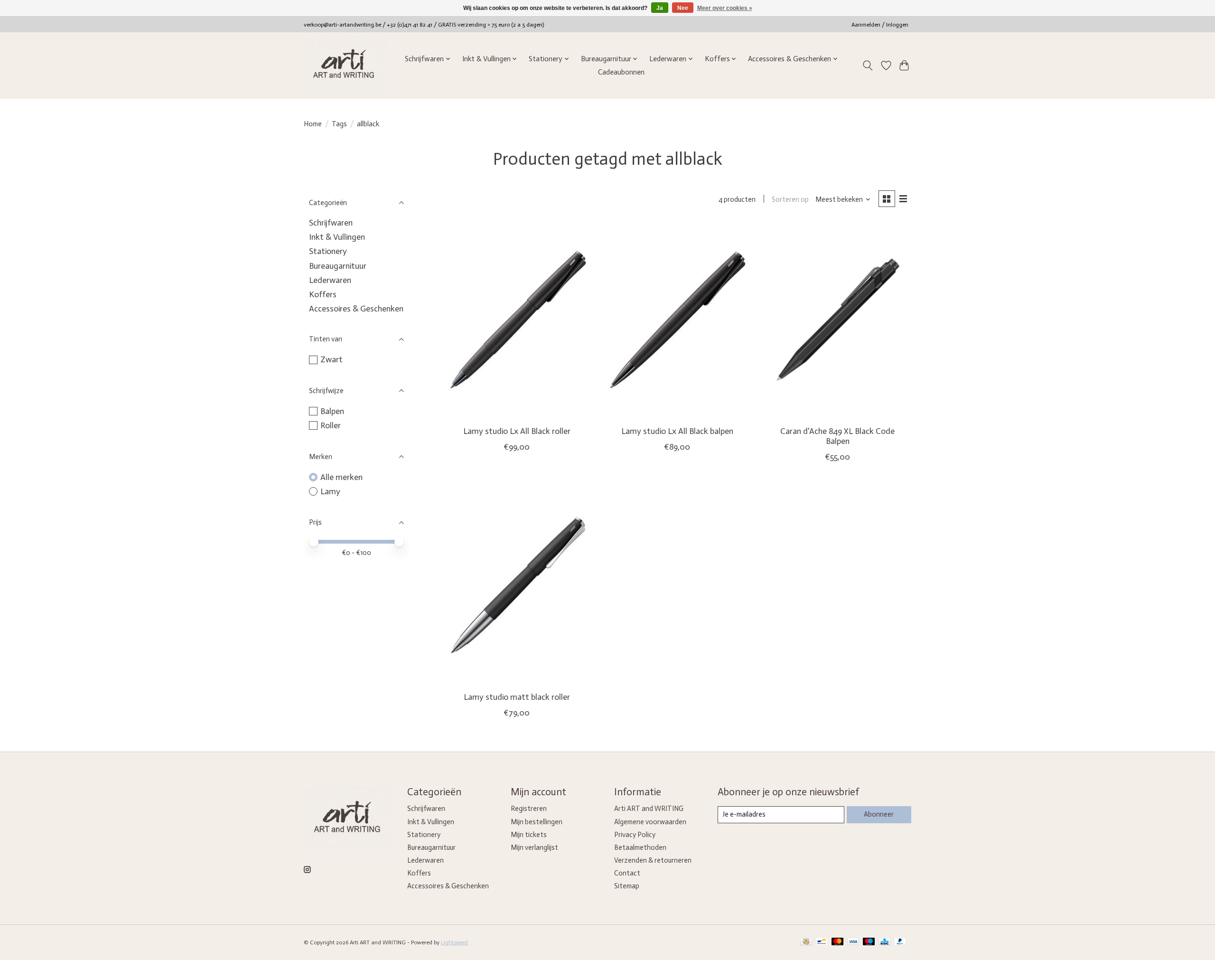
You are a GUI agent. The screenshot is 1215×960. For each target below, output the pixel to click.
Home (313, 124)
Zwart (331, 359)
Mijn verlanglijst (534, 847)
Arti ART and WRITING (648, 808)
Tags (339, 124)
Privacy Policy (634, 834)
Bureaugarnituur (337, 266)
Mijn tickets (529, 834)
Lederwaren (330, 280)
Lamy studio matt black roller (517, 697)
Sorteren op (790, 199)
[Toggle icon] (868, 65)
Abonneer (879, 814)
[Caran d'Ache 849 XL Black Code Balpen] (837, 321)
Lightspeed (454, 942)
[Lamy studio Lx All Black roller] (516, 321)
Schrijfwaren (331, 222)
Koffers (322, 294)
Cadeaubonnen (621, 72)
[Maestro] (869, 942)
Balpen (332, 411)
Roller (330, 425)
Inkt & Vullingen (337, 237)
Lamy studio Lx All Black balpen (677, 431)
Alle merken (341, 477)
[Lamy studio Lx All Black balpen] (676, 321)
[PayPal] (900, 942)
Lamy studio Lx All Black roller (516, 431)
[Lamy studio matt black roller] (516, 586)
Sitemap (626, 886)
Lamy (330, 491)
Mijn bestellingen (536, 822)
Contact (627, 873)
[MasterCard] (838, 942)
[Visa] (853, 942)
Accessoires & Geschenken (356, 308)
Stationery (328, 251)
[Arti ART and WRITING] (345, 65)
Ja (659, 8)
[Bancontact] (822, 942)
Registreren (529, 808)
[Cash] (806, 942)
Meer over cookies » (724, 8)
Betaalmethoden (640, 847)
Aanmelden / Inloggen (879, 24)
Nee (682, 8)
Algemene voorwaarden (650, 822)
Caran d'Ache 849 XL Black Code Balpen (837, 436)
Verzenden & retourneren (653, 860)
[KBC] (884, 942)
